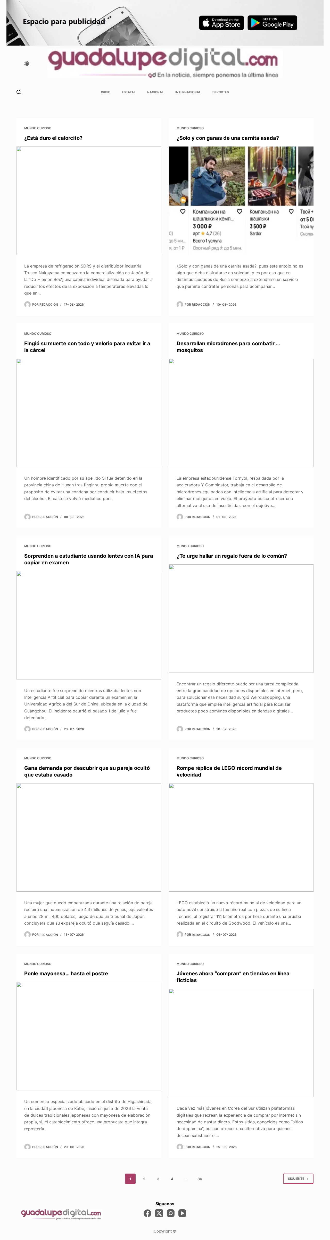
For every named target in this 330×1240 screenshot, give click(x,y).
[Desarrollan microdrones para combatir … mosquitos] (241, 413)
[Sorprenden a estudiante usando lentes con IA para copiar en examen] (88, 625)
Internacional (188, 92)
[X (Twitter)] (159, 1213)
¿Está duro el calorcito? (53, 138)
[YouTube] (182, 1213)
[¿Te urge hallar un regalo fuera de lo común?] (241, 618)
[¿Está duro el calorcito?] (88, 201)
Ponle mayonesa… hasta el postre (66, 973)
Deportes (220, 92)
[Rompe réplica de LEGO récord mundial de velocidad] (241, 837)
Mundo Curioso (37, 128)
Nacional (155, 92)
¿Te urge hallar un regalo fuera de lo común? (232, 556)
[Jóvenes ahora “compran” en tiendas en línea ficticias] (241, 1043)
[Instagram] (171, 1213)
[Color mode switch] (26, 63)
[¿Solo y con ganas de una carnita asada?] (241, 201)
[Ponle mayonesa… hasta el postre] (88, 1036)
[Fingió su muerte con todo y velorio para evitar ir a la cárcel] (88, 413)
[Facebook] (147, 1213)
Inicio (105, 92)
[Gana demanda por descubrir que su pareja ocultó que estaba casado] (88, 837)
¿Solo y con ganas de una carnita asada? (228, 138)
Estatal (129, 92)
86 (199, 1179)
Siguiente (296, 1179)
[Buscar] (18, 92)
